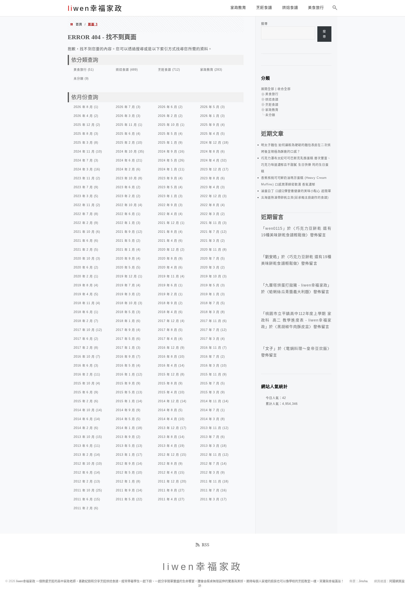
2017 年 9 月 (125, 330)
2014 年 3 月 (209, 419)
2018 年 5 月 (125, 312)
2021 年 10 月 (84, 231)
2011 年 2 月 (83, 508)
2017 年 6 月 (83, 338)
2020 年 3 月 (209, 267)
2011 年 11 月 (210, 481)
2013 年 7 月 (209, 437)
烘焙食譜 (122, 69)
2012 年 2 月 (83, 481)
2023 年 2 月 (125, 196)
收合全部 (284, 89)
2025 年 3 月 (83, 142)
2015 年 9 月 (125, 383)
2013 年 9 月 (125, 437)
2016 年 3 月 (209, 365)
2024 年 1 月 (167, 169)
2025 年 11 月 (126, 124)
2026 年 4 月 (83, 116)
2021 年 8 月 (167, 231)
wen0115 (273, 228)
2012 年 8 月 (167, 463)
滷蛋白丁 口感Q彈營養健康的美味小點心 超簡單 (296, 191)
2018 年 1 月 (125, 321)
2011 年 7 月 (209, 490)
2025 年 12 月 (84, 124)
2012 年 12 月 (168, 454)
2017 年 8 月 (167, 330)
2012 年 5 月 (125, 472)
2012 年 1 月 (125, 481)
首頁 (79, 24)
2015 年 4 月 (167, 392)
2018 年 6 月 (83, 312)
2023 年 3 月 (83, 196)
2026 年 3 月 (125, 116)
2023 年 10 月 (126, 178)
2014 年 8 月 (167, 410)
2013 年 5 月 (125, 445)
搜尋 (264, 23)
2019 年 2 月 (167, 294)
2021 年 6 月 (83, 240)
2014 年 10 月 (84, 410)
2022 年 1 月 (125, 223)
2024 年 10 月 (126, 151)
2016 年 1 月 (125, 374)
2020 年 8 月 (167, 258)
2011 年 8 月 (167, 490)
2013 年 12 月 (168, 428)
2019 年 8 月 (83, 285)
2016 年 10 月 (84, 356)
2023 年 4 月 (209, 187)
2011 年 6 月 (83, 499)
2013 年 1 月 (125, 454)
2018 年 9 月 (167, 303)
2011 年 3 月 (209, 499)
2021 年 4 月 (167, 240)
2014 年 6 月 (83, 419)
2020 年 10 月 (84, 258)
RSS (205, 544)
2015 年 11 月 (210, 374)
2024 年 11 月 (84, 151)
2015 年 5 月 (125, 392)
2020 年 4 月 (167, 267)
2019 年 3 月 (125, 294)
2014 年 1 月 (125, 428)
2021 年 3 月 (209, 240)
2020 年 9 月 (125, 258)
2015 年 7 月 (209, 383)
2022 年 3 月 (209, 214)
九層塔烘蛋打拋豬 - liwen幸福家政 (296, 285)
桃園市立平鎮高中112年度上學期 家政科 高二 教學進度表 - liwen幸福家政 (296, 320)
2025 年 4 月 (209, 133)
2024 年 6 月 (125, 160)
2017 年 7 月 (209, 330)
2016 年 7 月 (209, 356)
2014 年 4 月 (167, 419)
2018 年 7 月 (209, 303)
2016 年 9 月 (125, 356)
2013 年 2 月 (83, 454)
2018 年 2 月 (83, 321)
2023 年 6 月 (125, 187)
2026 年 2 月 (167, 116)
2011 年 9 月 (125, 490)
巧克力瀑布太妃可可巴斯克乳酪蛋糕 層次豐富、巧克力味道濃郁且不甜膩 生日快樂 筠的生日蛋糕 (296, 164)
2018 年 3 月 (209, 312)
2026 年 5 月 (209, 107)
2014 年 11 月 (210, 401)
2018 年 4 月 (167, 312)
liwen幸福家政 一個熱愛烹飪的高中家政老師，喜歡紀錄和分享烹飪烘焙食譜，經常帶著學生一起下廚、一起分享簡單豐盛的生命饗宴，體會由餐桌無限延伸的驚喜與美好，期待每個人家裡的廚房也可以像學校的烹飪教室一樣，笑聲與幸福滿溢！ (180, 581)
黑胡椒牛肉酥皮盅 (293, 327)
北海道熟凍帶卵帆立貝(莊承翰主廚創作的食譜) (295, 197)
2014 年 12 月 (168, 401)
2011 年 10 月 (84, 490)
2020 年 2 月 (83, 276)
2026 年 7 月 (125, 107)
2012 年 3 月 (209, 472)
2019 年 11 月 (168, 276)
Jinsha (363, 581)
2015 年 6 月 (83, 392)
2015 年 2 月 (83, 401)
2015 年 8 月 (167, 383)
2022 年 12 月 (210, 196)
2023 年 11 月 (84, 178)
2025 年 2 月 (125, 142)
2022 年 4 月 (167, 214)
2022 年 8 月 (209, 205)
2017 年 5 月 (125, 338)
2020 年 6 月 (83, 267)
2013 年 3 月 (209, 445)
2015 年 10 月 (84, 383)
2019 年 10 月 (210, 276)
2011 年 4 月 (167, 499)
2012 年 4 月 (167, 472)
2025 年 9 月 (209, 124)
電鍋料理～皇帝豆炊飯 (306, 349)
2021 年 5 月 (125, 240)
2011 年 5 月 (125, 499)
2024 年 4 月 (209, 160)
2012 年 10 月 (84, 463)
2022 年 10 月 (126, 205)
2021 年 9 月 (125, 231)
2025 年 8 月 (83, 133)
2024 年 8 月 (209, 151)
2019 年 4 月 (83, 294)
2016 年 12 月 (168, 347)
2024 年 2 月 (125, 169)
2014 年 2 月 (83, 428)
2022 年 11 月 (84, 205)
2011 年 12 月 (168, 481)
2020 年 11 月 (210, 249)
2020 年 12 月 (168, 249)
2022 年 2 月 (83, 223)
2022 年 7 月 (83, 214)
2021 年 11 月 (210, 223)
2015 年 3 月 (209, 392)
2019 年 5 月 (209, 285)
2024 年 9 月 (167, 151)
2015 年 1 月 (125, 401)
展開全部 (267, 89)
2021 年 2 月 (83, 249)
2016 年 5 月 (125, 365)
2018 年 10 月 (126, 303)
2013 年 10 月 (84, 437)
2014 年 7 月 (209, 410)
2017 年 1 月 (125, 347)
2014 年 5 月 (125, 419)
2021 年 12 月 (168, 223)
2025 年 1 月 (167, 142)
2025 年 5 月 (167, 133)
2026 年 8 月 (83, 107)
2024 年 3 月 (83, 169)
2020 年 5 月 (125, 267)
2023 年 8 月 (209, 178)
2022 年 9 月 (167, 205)
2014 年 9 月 (125, 410)
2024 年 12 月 (210, 142)
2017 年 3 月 (209, 338)
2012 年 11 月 (210, 454)
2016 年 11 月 (210, 347)
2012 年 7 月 (209, 463)
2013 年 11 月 (210, 428)
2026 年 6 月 (167, 107)
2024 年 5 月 (167, 160)
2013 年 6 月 (83, 445)
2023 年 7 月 (83, 187)
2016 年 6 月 (83, 365)
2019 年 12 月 (126, 276)
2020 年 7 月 (209, 258)
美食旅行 (80, 69)
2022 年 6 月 (125, 214)
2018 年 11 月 (84, 303)
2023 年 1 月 (167, 196)
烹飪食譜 (164, 69)
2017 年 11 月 (210, 321)
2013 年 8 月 (167, 437)
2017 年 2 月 (83, 347)
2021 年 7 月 (209, 231)
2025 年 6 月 (125, 133)
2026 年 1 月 (209, 116)
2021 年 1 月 (125, 249)
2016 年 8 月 (167, 356)
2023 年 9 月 (167, 178)
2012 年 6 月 (83, 472)
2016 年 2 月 (83, 374)
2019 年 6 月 (167, 285)
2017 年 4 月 (167, 338)
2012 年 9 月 (125, 463)
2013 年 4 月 (167, 445)
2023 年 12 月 (210, 169)
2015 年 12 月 (168, 374)
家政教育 (206, 69)
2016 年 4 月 (167, 365)
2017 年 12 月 (168, 321)
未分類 (78, 78)
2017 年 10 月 (84, 330)
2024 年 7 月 (83, 160)
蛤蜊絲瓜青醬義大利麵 (289, 292)
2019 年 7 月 (125, 285)
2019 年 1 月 (209, 294)
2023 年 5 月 (167, 187)
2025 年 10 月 (168, 124)
